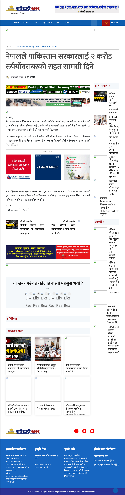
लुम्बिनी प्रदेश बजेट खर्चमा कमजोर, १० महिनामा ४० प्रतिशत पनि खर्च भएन (19, 409)
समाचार (26, 22)
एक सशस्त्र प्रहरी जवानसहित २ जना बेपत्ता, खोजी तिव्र (77, 368)
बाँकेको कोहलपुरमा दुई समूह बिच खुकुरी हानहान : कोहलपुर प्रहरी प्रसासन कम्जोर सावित (114, 244)
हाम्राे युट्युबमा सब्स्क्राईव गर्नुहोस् (106, 465)
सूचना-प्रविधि (47, 22)
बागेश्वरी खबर (17, 77)
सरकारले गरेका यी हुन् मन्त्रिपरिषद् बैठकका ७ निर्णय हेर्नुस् (46, 368)
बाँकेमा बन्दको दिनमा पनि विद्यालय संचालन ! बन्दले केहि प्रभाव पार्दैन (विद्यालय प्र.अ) (114, 275)
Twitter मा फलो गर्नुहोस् (104, 460)
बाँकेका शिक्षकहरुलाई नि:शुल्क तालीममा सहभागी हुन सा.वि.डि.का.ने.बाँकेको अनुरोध (76, 412)
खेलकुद (67, 22)
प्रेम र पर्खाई (114, 293)
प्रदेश (57, 22)
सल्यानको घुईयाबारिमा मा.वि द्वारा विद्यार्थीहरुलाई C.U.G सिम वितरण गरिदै (112, 315)
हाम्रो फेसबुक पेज (101, 456)
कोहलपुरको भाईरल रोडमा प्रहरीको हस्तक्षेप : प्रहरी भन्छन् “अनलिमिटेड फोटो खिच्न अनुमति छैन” (113, 340)
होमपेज (16, 22)
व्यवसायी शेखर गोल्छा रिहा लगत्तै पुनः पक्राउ (46, 407)
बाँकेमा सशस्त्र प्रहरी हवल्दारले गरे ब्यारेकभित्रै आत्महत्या (18, 368)
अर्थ (36, 22)
